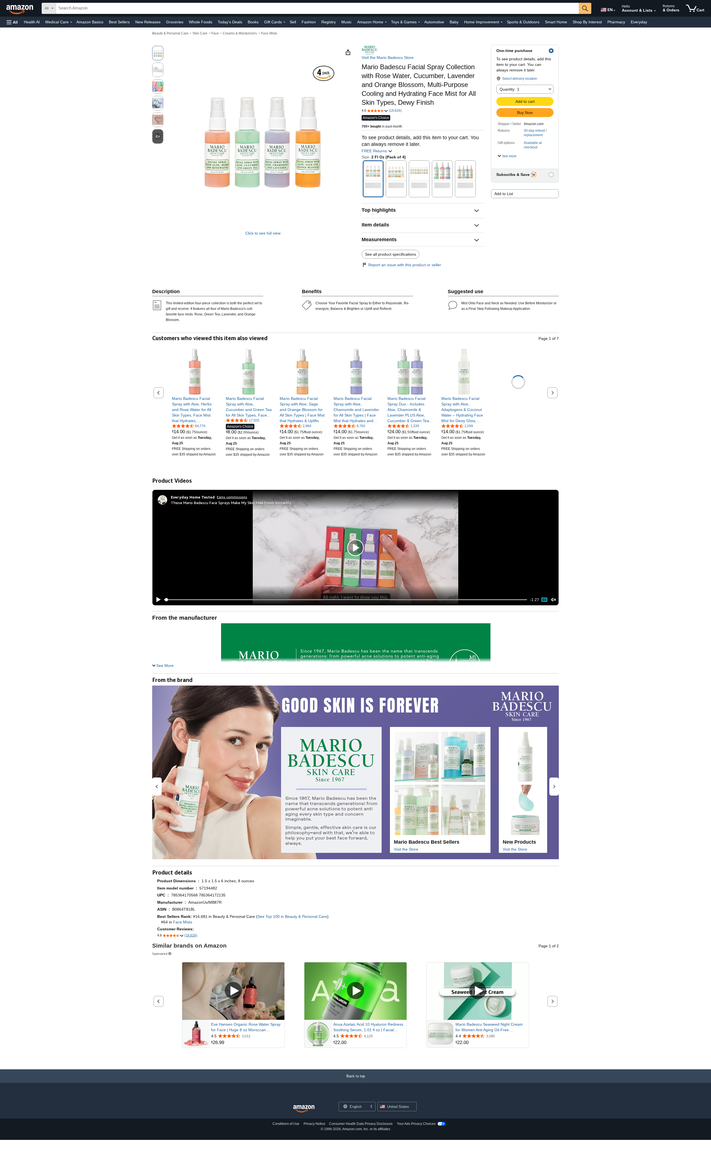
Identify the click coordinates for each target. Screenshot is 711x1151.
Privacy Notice (314, 1124)
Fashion (309, 22)
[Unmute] (553, 600)
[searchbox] (317, 8)
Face (215, 33)
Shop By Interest (587, 22)
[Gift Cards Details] (284, 22)
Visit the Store (406, 849)
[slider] (345, 599)
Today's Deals (230, 22)
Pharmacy (616, 22)
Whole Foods (200, 22)
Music (346, 22)
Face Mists (269, 33)
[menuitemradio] (544, 599)
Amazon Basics (89, 22)
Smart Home (556, 22)
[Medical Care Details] (71, 22)
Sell (293, 22)
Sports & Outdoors (523, 22)
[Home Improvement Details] (501, 22)
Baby (454, 22)
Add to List (503, 193)
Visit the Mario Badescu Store (388, 57)
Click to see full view (263, 233)
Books (253, 22)
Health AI (32, 22)
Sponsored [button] (159, 953)
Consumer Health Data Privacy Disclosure (361, 1124)
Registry (328, 22)
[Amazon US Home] (303, 1109)
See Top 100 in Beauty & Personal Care (292, 916)
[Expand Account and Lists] (655, 10)
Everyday (639, 22)
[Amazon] (20, 8)
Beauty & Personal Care (170, 33)
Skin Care (199, 33)
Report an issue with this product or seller (404, 265)
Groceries (174, 22)
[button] (12, 22)
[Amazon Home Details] (386, 22)
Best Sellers (119, 22)
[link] (195, 409)
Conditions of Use (285, 1124)
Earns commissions (232, 497)
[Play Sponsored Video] (233, 991)
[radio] (157, 53)
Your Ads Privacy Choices (416, 1124)
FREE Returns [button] (375, 151)
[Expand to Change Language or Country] (614, 10)
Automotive (434, 22)
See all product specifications (390, 254)
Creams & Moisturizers (240, 33)
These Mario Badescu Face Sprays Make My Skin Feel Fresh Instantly (231, 502)
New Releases (148, 22)
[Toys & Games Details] (419, 22)
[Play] (156, 599)
